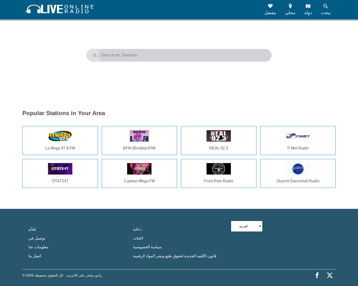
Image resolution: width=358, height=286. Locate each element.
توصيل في (36, 238)
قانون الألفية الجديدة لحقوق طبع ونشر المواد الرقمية (175, 256)
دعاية (137, 229)
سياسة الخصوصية (147, 247)
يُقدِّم (32, 229)
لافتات (138, 238)
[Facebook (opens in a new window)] (317, 275)
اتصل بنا (34, 256)
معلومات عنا (38, 247)
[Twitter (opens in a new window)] (330, 275)
